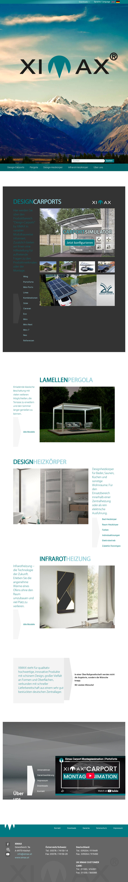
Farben (105, 530)
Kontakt (41, 791)
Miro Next (27, 324)
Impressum (42, 780)
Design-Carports (15, 167)
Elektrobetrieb (108, 540)
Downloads (83, 2)
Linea (25, 292)
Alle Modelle (29, 432)
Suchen (109, 160)
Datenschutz (101, 828)
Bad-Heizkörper (109, 519)
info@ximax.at (25, 854)
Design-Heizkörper (53, 167)
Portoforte (28, 282)
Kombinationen (30, 298)
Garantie (86, 828)
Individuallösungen (111, 535)
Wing (25, 276)
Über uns (98, 167)
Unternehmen (43, 770)
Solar (25, 303)
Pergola (34, 167)
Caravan (27, 308)
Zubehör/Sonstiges (111, 546)
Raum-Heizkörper (110, 524)
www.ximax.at (22, 857)
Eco (25, 314)
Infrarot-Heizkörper (78, 167)
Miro (25, 319)
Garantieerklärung (45, 775)
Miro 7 (26, 330)
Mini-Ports (28, 287)
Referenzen (28, 340)
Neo (25, 335)
